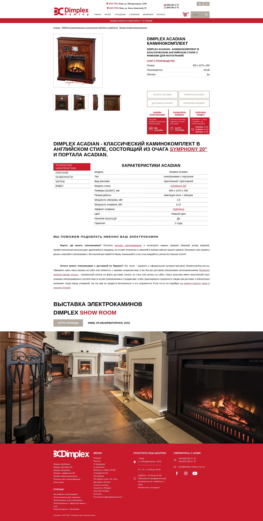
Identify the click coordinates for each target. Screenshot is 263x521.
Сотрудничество (101, 473)
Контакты (161, 14)
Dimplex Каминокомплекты (65, 476)
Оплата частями (162, 95)
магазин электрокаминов (128, 245)
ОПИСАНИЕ (61, 173)
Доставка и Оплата (102, 482)
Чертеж (60, 181)
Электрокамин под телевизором (67, 500)
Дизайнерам (148, 14)
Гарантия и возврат (194, 103)
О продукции (120, 14)
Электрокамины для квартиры (66, 497)
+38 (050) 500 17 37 (187, 458)
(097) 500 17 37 (173, 8)
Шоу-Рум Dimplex (101, 491)
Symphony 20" (188, 149)
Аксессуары (58, 482)
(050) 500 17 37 (173, 5)
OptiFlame (178, 209)
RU (199, 4)
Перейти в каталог (194, 95)
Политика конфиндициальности (108, 497)
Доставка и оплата (162, 103)
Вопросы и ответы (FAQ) (105, 470)
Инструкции (99, 476)
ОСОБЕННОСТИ (64, 177)
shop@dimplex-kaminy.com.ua (191, 467)
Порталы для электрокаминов (66, 479)
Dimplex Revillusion (61, 470)
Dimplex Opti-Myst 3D (62, 467)
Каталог (108, 14)
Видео (59, 186)
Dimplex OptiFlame (61, 464)
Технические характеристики (65, 166)
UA (206, 4)
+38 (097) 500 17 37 (187, 461)
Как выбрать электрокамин (65, 494)
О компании (134, 14)
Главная (97, 14)
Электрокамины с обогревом (66, 509)
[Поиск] (206, 14)
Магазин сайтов (89, 515)
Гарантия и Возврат (102, 488)
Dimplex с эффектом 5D (64, 473)
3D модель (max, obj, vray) (105, 479)
